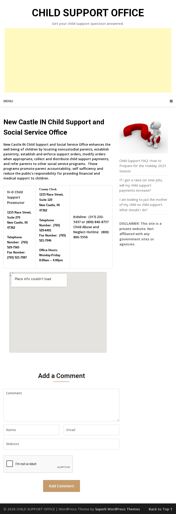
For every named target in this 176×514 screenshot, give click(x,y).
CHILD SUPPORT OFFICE (88, 13)
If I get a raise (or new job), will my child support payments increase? (141, 185)
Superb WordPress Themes (117, 509)
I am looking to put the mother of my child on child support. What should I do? (143, 204)
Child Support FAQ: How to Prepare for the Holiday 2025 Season (142, 165)
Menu (8, 101)
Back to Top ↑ (161, 509)
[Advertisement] (88, 60)
